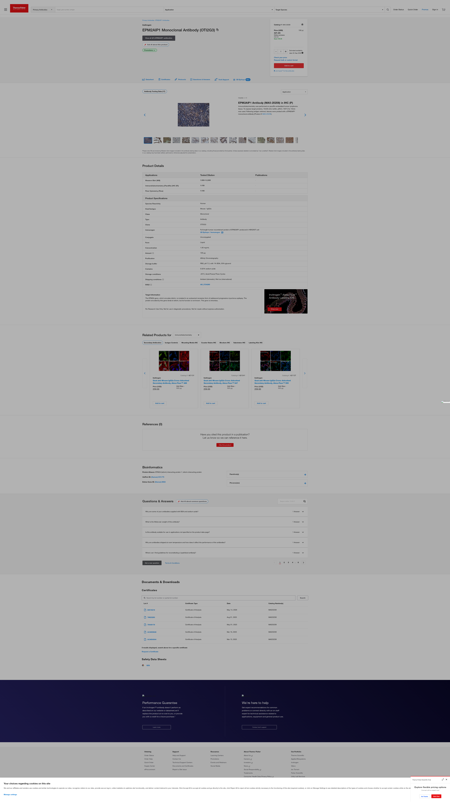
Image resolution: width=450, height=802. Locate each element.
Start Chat (436, 796)
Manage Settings (10, 794)
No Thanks (424, 796)
